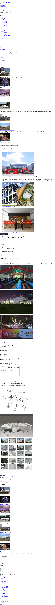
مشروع (3, 27)
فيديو (2, 28)
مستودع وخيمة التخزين (7, 35)
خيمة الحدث (5, 21)
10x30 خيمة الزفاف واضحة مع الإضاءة (5, 504)
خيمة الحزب (5, 20)
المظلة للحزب (7, 476)
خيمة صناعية (5, 24)
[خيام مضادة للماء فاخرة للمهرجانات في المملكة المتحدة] (5, 129)
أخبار (2, 26)
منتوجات (3, 19)
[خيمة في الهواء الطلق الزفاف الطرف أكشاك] (5, 75)
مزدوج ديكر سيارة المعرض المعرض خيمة (5, 121)
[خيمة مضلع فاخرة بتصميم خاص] (5, 140)
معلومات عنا (3, 18)
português (4, 6)
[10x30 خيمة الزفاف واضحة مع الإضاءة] (5, 85)
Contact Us (1, 604)
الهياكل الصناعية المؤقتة (5, 590)
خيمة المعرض (5, 22)
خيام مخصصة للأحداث (3, 96)
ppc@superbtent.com (7, 2)
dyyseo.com (19, 574)
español (4, 5)
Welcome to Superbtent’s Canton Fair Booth (7, 206)
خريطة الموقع (4, 581)
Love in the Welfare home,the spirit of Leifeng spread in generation (10, 232)
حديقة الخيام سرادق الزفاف (5, 586)
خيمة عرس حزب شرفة (5, 587)
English (4, 3)
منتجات (3, 578)
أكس (2, 582)
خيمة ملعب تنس (4, 588)
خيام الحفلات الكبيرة (4, 589)
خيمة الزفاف (5, 32)
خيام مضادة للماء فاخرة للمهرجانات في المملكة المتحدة (7, 130)
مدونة (2, 580)
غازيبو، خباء (5, 25)
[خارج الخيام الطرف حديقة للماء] (5, 109)
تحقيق (1, 255)
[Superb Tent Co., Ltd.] (3, 11)
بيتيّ (2, 17)
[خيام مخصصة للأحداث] (5, 95)
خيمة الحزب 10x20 (2, 476)
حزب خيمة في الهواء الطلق (13, 476)
